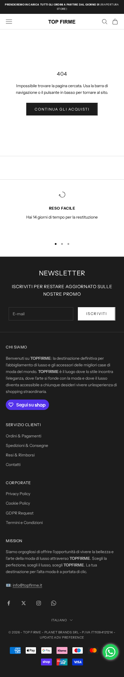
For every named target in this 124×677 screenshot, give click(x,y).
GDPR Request (19, 513)
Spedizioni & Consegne (27, 445)
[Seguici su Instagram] (39, 603)
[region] (62, 212)
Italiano (59, 620)
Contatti (13, 464)
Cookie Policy (18, 503)
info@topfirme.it (27, 585)
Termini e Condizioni (24, 522)
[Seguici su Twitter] (24, 603)
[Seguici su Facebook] (9, 603)
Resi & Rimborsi (20, 455)
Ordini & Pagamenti (23, 436)
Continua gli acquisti (62, 109)
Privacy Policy (18, 493)
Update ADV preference (62, 637)
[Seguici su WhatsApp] (54, 603)
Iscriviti (96, 313)
